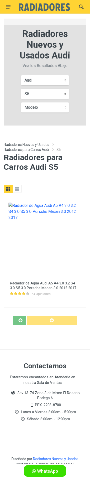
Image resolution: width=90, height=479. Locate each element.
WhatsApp (47, 471)
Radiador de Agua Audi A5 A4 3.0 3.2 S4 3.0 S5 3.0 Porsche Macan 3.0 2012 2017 (43, 285)
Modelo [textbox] (31, 107)
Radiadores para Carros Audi (26, 150)
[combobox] (45, 80)
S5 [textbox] (26, 93)
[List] (17, 189)
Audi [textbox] (28, 80)
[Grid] (8, 189)
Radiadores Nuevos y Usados (26, 145)
